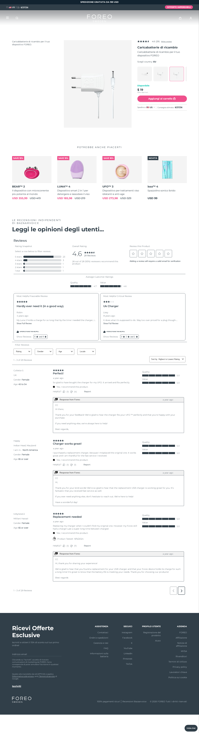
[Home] (99, 19)
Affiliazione (181, 637)
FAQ (106, 648)
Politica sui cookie (177, 677)
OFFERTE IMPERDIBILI (179, 7)
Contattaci (102, 632)
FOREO (183, 632)
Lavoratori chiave (178, 672)
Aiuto (158, 640)
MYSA (184, 651)
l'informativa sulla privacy (23, 676)
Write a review (166, 41)
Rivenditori (181, 656)
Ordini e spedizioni (98, 637)
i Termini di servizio (46, 676)
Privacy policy (180, 667)
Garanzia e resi (101, 643)
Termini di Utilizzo (178, 661)
